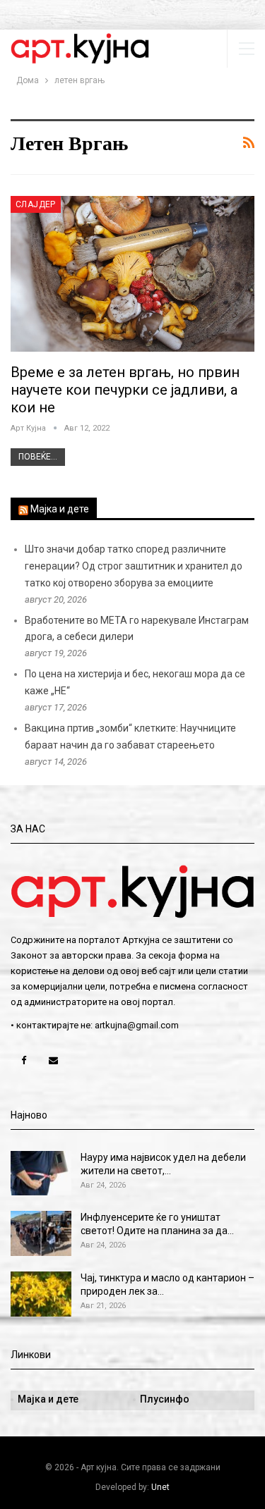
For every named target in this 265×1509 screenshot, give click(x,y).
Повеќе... (37, 457)
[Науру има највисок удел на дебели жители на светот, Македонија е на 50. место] (41, 1173)
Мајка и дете (59, 509)
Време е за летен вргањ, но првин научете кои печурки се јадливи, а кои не (125, 390)
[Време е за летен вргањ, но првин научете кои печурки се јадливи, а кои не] (132, 274)
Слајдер (36, 204)
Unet (160, 1487)
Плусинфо (164, 1399)
